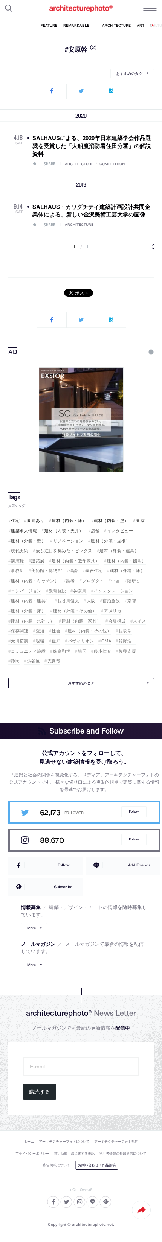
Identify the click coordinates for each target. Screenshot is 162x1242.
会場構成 (117, 621)
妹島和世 (61, 651)
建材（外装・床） (28, 610)
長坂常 (125, 630)
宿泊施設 (111, 600)
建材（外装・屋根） (110, 540)
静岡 (15, 661)
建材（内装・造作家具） (75, 560)
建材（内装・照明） (126, 560)
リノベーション (68, 540)
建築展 (37, 560)
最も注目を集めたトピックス (64, 550)
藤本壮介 (102, 651)
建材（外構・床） (127, 570)
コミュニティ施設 (28, 651)
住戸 (56, 641)
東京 (140, 520)
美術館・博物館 (46, 570)
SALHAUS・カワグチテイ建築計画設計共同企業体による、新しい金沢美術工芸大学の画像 (91, 210)
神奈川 (79, 591)
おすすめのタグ (129, 73)
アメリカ (112, 610)
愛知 (40, 630)
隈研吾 (133, 580)
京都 (131, 600)
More (31, 928)
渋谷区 (33, 661)
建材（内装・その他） (89, 630)
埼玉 (82, 651)
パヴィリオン (81, 641)
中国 (115, 580)
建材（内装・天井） (64, 530)
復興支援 (127, 651)
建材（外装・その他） (74, 610)
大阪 (91, 600)
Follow (134, 811)
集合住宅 (93, 570)
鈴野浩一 (127, 641)
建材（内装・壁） (111, 520)
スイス (139, 621)
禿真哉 (53, 661)
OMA (106, 641)
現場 (40, 641)
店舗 (95, 530)
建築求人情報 (24, 530)
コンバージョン (26, 591)
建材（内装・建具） (30, 600)
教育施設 (57, 591)
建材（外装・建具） (119, 550)
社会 (56, 630)
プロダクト (93, 580)
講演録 (17, 560)
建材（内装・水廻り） (33, 621)
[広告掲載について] (133, 352)
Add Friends (139, 865)
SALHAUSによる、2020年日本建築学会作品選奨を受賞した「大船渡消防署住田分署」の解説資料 (91, 146)
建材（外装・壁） (28, 540)
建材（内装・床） (69, 520)
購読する (39, 1092)
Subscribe (63, 886)
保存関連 (19, 630)
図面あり (35, 520)
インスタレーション (113, 591)
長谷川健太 (68, 600)
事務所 (17, 570)
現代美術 (19, 550)
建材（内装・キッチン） (35, 580)
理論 (73, 570)
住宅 (15, 520)
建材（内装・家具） (81, 621)
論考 (70, 580)
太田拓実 (19, 641)
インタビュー (120, 530)
